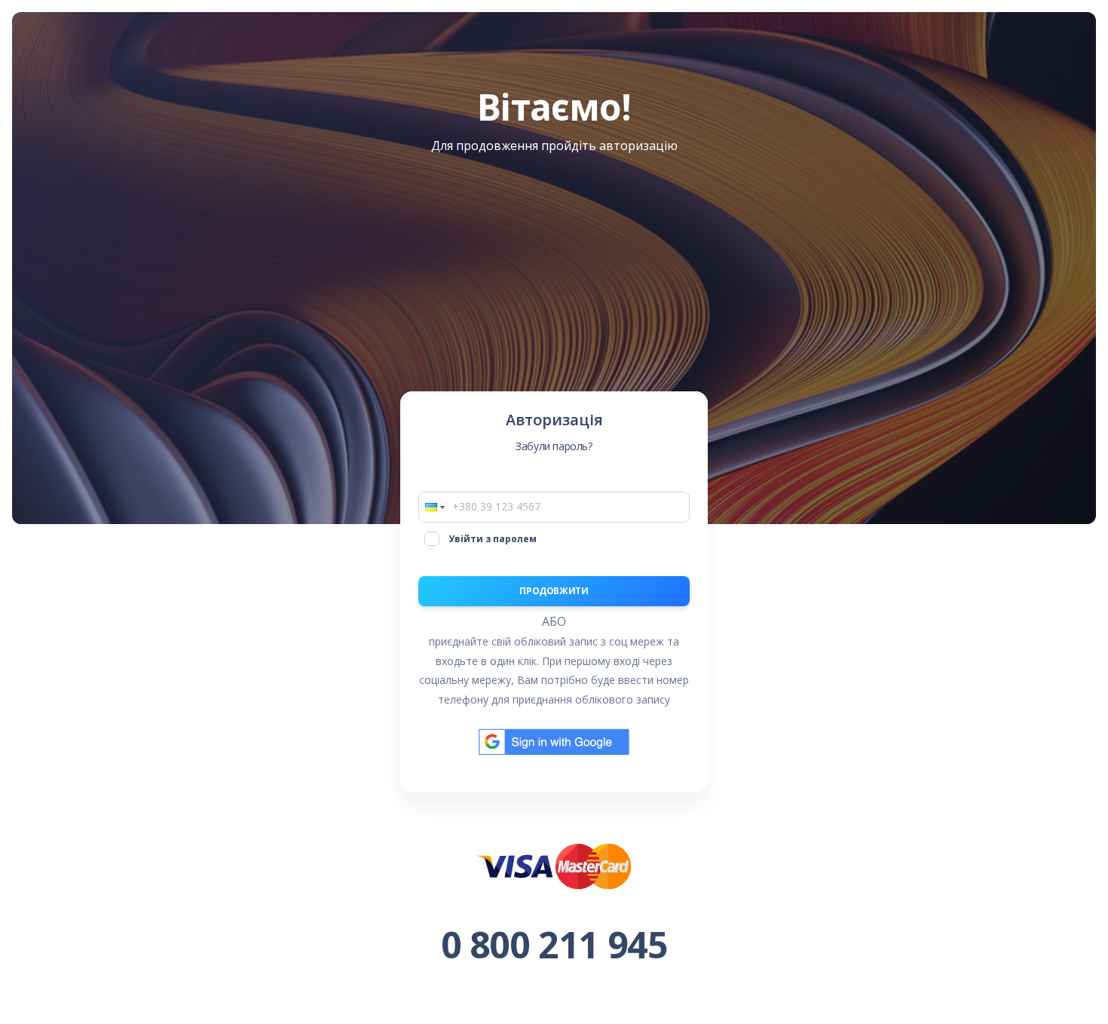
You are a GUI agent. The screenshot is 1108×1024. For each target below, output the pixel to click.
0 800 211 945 (554, 944)
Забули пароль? (554, 446)
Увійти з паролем (492, 538)
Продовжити (553, 590)
